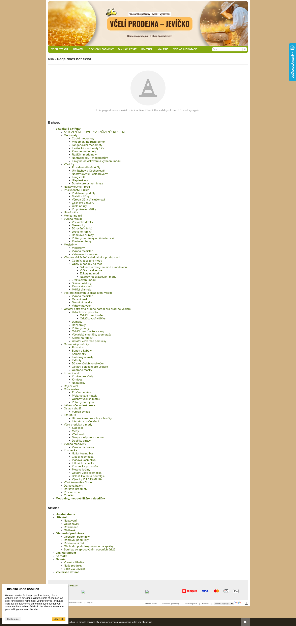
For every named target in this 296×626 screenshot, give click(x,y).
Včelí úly (69, 164)
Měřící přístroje (81, 289)
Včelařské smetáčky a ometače (92, 334)
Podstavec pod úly (83, 193)
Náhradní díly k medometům (90, 157)
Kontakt (61, 555)
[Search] (244, 49)
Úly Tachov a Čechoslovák (88, 170)
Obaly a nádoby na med (87, 263)
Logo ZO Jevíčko (75, 568)
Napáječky (78, 382)
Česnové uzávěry (83, 202)
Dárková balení (73, 485)
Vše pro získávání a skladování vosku (88, 292)
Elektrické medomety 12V (88, 148)
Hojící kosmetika (82, 453)
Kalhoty (76, 360)
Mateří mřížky (80, 196)
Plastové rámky (81, 241)
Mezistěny (70, 244)
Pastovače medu (82, 286)
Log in (89, 602)
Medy (75, 431)
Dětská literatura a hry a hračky (92, 418)
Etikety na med (89, 273)
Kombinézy (79, 353)
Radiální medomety (84, 154)
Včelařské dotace (67, 572)
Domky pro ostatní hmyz (87, 183)
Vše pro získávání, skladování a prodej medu (92, 257)
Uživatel (61, 517)
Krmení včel (71, 373)
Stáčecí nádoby (82, 283)
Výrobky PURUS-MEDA (87, 479)
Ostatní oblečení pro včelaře (90, 366)
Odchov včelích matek (86, 398)
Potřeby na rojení (83, 402)
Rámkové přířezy (83, 234)
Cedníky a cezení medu (87, 260)
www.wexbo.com (75, 602)
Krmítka (77, 379)
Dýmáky (77, 321)
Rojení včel (71, 386)
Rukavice (78, 347)
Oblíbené (70, 530)
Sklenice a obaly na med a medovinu (103, 267)
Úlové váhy (71, 212)
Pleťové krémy (81, 469)
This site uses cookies (22, 589)
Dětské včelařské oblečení (88, 363)
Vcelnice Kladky (74, 562)
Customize (13, 619)
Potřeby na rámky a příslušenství (93, 238)
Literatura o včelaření (85, 421)
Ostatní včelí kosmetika (86, 472)
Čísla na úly (79, 206)
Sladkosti (77, 427)
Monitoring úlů (73, 215)
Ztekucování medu (84, 279)
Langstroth (79, 177)
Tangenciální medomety (87, 144)
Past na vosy (72, 492)
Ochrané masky (82, 369)
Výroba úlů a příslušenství (88, 199)
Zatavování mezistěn (85, 254)
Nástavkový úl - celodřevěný (90, 173)
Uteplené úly (80, 180)
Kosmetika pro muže (85, 466)
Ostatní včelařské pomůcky (89, 341)
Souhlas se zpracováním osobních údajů (90, 549)
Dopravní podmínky (76, 539)
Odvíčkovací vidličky (93, 318)
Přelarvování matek (84, 395)
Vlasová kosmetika (84, 459)
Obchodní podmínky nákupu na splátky (89, 546)
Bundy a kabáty (82, 350)
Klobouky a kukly (82, 357)
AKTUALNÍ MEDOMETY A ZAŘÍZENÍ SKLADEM (94, 132)
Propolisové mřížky (84, 209)
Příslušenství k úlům (76, 189)
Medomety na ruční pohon (89, 141)
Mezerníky (78, 225)
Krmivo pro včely (82, 376)
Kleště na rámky (82, 337)
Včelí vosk (78, 434)
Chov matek (71, 389)
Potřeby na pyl (81, 328)
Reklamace (71, 527)
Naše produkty (73, 565)
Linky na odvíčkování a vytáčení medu (96, 161)
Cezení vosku (80, 299)
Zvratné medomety (84, 151)
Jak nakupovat (66, 552)
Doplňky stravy (81, 440)
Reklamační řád (74, 543)
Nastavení (70, 520)
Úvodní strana (65, 514)
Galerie (60, 559)
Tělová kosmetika (83, 463)
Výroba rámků (73, 218)
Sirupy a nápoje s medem (88, 437)
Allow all (58, 619)
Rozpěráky (79, 324)
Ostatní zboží (72, 408)
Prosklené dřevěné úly (86, 167)
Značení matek (81, 392)
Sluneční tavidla (82, 302)
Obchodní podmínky (70, 533)
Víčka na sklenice (91, 270)
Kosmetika (70, 450)
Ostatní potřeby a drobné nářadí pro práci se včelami (97, 308)
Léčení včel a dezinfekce (79, 405)
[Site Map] (246, 603)
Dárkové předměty (75, 488)
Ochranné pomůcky (76, 344)
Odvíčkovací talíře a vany (88, 331)
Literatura (70, 414)
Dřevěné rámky (81, 231)
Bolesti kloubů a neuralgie (88, 476)
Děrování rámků (82, 228)
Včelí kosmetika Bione (78, 482)
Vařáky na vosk (81, 305)
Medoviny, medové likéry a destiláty (80, 498)
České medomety (83, 138)
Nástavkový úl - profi (77, 186)
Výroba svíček (81, 411)
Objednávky (71, 523)
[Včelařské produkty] (148, 23)
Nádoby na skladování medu (98, 276)
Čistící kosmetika (82, 456)
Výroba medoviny (75, 443)
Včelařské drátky (82, 222)
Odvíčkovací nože (91, 315)
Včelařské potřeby (68, 128)
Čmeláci (69, 495)
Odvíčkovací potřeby (85, 312)
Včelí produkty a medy (78, 424)
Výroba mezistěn (82, 251)
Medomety (70, 135)
